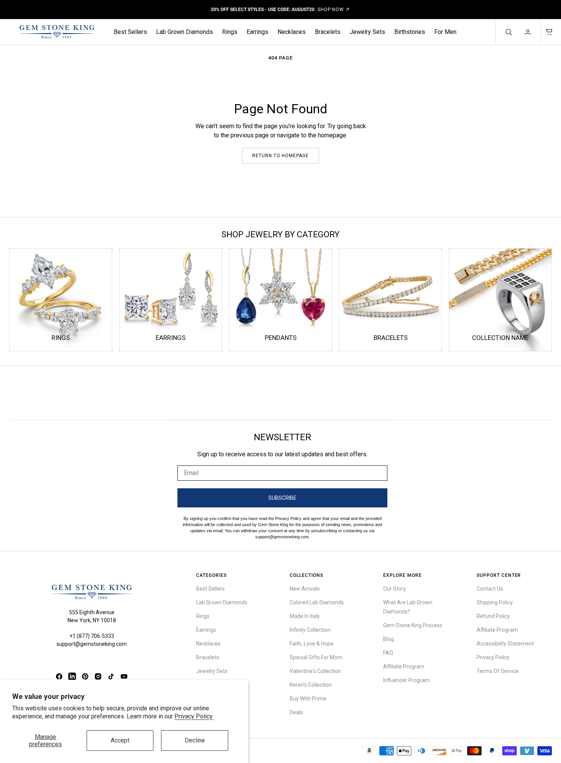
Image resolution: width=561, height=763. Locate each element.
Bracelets (327, 31)
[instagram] (98, 676)
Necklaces (291, 31)
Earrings (257, 31)
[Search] (508, 32)
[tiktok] (111, 676)
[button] (528, 32)
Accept (120, 740)
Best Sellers (130, 31)
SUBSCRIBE (282, 498)
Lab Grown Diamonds (184, 31)
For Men (445, 31)
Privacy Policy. (193, 716)
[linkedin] (72, 676)
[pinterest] (85, 676)
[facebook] (59, 676)
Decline (195, 740)
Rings (229, 31)
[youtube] (124, 676)
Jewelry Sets (367, 31)
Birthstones (409, 31)
